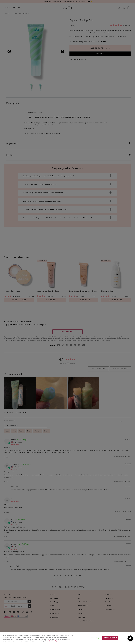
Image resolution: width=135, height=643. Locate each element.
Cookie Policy (53, 641)
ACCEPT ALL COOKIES (110, 638)
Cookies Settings (95, 638)
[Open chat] (130, 638)
